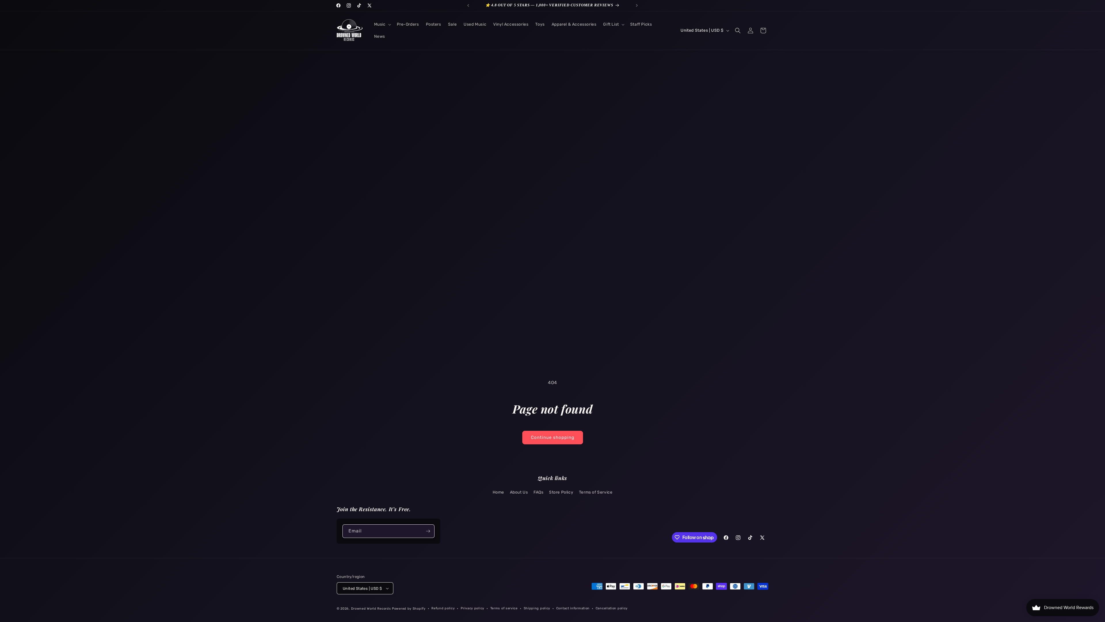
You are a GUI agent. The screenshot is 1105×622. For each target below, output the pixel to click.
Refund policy (443, 608)
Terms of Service (596, 492)
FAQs (538, 492)
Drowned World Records (371, 608)
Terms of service (504, 608)
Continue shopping (552, 437)
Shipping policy (537, 608)
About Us (519, 492)
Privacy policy (472, 608)
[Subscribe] (428, 531)
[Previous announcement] (468, 5)
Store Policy (561, 492)
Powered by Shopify (409, 608)
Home (498, 492)
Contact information (573, 608)
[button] (382, 24)
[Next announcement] (636, 5)
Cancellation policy (612, 608)
